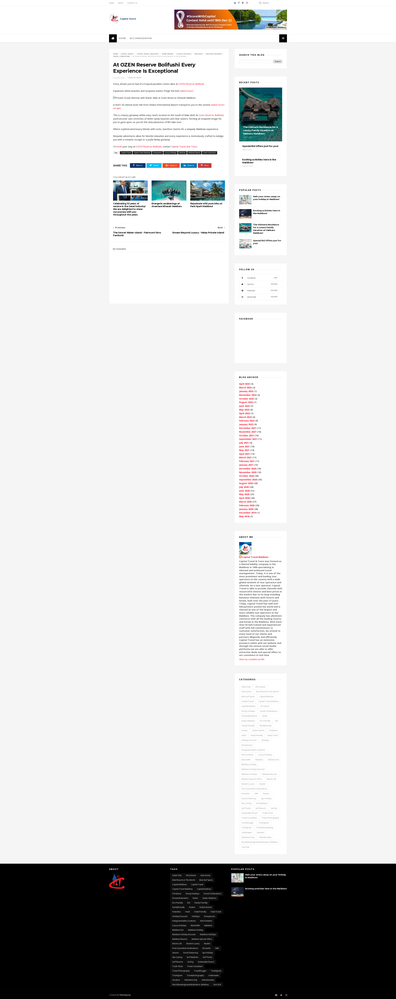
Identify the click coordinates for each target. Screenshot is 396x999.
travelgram (246, 827)
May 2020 (244, 494)
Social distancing (248, 798)
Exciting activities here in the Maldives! (266, 888)
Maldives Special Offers (251, 779)
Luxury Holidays (183, 54)
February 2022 (246, 420)
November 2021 (247, 431)
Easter (265, 716)
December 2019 (247, 512)
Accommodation (141, 38)
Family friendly (247, 725)
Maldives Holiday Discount (253, 769)
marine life (271, 779)
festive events (258, 730)
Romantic (245, 793)
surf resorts (261, 808)
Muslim (262, 784)
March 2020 (245, 501)
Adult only (246, 686)
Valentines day (247, 837)
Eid (276, 721)
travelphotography (264, 827)
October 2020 (246, 475)
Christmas (264, 706)
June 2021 (244, 446)
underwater (246, 832)
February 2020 (246, 505)
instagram (262, 297)
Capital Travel (127, 54)
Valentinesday (265, 837)
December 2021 (247, 428)
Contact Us (132, 3)
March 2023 (245, 387)
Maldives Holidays (249, 774)
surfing (274, 808)
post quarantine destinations (254, 788)
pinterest (262, 291)
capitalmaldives (248, 706)
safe (256, 793)
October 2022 (246, 398)
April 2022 (244, 413)
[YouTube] (235, 3)
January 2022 (246, 424)
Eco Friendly (265, 721)
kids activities (247, 754)
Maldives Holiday (248, 764)
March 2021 (245, 457)
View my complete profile (252, 659)
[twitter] (243, 3)
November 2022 (247, 394)
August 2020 (246, 483)
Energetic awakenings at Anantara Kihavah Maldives (167, 205)
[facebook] (238, 3)
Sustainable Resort (249, 813)
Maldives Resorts (214, 54)
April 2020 (244, 497)
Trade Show (268, 813)
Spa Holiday (266, 798)
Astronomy (246, 691)
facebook (262, 278)
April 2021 (244, 453)
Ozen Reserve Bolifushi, (211, 115)
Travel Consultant (121, 56)
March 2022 (245, 417)
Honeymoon (167, 54)
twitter (262, 284)
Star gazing (246, 803)
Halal (243, 735)
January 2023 (246, 391)
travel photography (270, 817)
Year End (245, 847)
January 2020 (246, 509)
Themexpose (125, 995)
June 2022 (244, 405)
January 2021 (246, 464)
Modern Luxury (248, 784)
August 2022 (246, 402)
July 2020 (244, 487)
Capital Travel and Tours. (184, 146)
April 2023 (244, 383)
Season (266, 793)
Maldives (198, 54)
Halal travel (272, 735)
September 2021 (248, 439)
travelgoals (264, 822)
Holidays (265, 740)
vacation (260, 832)
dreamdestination (249, 716)
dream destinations (268, 711)
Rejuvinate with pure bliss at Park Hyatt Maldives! (206, 205)
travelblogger (247, 822)
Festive (244, 730)
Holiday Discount (248, 740)
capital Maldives (266, 696)
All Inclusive (260, 686)
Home (111, 3)
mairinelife (246, 759)
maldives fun (273, 759)
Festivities (273, 730)
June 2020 (244, 490)
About (120, 3)
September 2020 (248, 479)
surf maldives (262, 803)
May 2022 (244, 409)
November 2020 (247, 472)
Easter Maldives (248, 721)
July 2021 (244, 442)
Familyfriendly (265, 725)
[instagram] (247, 3)
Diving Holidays (248, 711)
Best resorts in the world (267, 691)
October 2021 (246, 435)
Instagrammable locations (253, 750)
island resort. (187, 90)
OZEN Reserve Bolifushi (191, 83)
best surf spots (248, 696)
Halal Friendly (257, 735)
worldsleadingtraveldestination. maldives (259, 842)
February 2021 (246, 461)
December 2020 (247, 468)
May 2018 (244, 516)
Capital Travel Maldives (148, 54)
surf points (246, 808)
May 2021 (244, 450)
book (120, 146)
